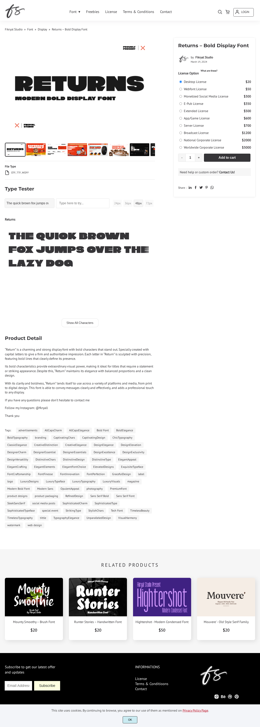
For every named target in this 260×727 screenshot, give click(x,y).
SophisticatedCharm (75, 503)
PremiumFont (118, 488)
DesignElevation (131, 445)
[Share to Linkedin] (190, 187)
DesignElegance (104, 445)
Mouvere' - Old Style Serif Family (226, 622)
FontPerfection (96, 474)
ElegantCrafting (17, 467)
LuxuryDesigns (29, 481)
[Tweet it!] (201, 187)
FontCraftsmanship (19, 474)
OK (130, 719)
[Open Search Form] (220, 12)
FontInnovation (69, 474)
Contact (141, 688)
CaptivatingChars (64, 437)
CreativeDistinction (46, 445)
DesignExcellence (104, 452)
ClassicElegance (17, 445)
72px (149, 203)
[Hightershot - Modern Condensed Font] (162, 597)
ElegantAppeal (127, 459)
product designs (17, 496)
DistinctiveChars (46, 459)
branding (40, 437)
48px (138, 203)
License (141, 678)
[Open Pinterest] (236, 697)
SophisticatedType (106, 503)
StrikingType (73, 510)
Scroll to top (256, 646)
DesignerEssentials (74, 452)
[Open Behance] (223, 697)
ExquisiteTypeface (132, 467)
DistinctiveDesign (74, 459)
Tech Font (117, 510)
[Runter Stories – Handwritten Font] (98, 597)
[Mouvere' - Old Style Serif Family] (226, 597)
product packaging (46, 496)
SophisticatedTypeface (21, 510)
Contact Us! (227, 172)
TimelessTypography (20, 518)
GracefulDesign (121, 474)
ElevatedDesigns (103, 467)
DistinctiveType (101, 459)
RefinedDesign (74, 496)
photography (95, 488)
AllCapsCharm (53, 430)
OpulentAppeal (70, 488)
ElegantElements (44, 467)
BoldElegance (124, 430)
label (141, 474)
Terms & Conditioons (151, 683)
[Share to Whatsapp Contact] (212, 187)
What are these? (209, 70)
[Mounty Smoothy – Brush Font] (34, 597)
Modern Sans (45, 488)
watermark (13, 525)
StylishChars (96, 510)
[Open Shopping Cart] (227, 12)
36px (128, 203)
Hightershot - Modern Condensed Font (161, 622)
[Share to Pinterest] (206, 187)
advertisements (27, 430)
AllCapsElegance (79, 430)
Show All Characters (79, 322)
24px (117, 203)
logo (10, 481)
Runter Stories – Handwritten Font (98, 622)
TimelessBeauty (140, 510)
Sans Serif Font (125, 496)
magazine (133, 481)
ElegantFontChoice (74, 467)
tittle (43, 518)
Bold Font (103, 430)
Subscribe (47, 686)
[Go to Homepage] (15, 17)
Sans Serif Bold (99, 496)
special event (50, 510)
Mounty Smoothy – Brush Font (34, 622)
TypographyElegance (66, 518)
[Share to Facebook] (195, 187)
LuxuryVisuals (111, 481)
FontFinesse (45, 474)
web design (35, 525)
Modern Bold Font (18, 488)
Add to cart (227, 157)
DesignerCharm (16, 452)
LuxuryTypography (83, 481)
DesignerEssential (45, 452)
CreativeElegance (76, 445)
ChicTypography (122, 437)
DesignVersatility (17, 459)
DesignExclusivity (133, 452)
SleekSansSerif (16, 503)
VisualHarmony (127, 518)
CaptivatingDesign (93, 437)
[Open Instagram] (216, 697)
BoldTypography (17, 437)
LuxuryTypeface (55, 481)
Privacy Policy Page (195, 710)
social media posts (43, 503)
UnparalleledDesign (99, 518)
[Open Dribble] (230, 697)
